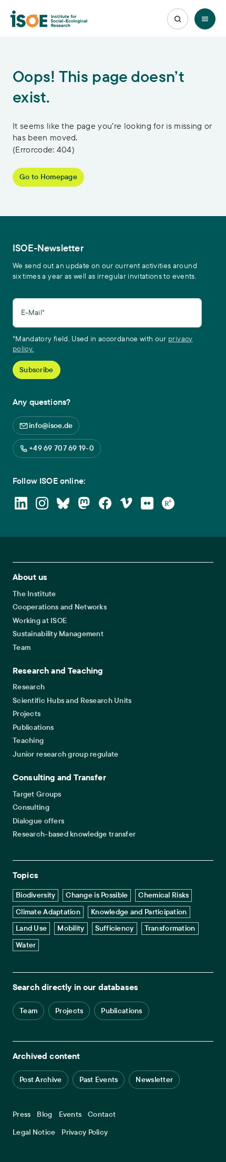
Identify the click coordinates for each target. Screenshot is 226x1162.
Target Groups (37, 794)
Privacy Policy (84, 1132)
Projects (26, 713)
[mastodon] (84, 503)
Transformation (170, 928)
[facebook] (105, 503)
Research (29, 686)
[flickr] (147, 503)
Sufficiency (114, 928)
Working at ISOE (40, 620)
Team (21, 647)
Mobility (70, 928)
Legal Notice (34, 1132)
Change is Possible (97, 895)
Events (70, 1114)
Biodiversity (35, 895)
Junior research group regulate (65, 754)
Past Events (98, 1079)
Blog (44, 1114)
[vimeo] (126, 503)
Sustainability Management (58, 633)
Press (21, 1114)
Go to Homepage (48, 176)
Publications (33, 727)
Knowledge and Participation (139, 911)
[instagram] (42, 503)
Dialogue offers (38, 821)
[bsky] (63, 503)
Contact (102, 1114)
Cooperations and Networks (60, 607)
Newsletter (154, 1079)
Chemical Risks (163, 895)
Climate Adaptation (48, 911)
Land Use (31, 928)
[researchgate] (168, 503)
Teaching (28, 740)
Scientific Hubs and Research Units (72, 700)
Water (26, 945)
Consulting (31, 807)
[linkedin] (21, 503)
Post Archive (40, 1079)
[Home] (49, 19)
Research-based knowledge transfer (74, 834)
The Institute (34, 593)
